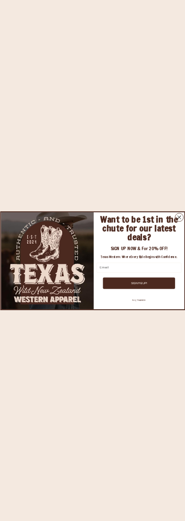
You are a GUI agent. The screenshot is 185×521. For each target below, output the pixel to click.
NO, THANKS (139, 300)
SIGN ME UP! (139, 283)
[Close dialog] (179, 217)
